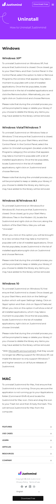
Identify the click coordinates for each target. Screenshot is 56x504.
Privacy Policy (22, 482)
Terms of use (34, 482)
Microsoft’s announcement (22, 351)
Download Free (40, 4)
